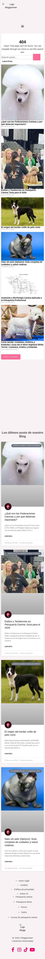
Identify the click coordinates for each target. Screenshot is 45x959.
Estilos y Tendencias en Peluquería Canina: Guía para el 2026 (18, 191)
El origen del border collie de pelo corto (20, 227)
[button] (22, 26)
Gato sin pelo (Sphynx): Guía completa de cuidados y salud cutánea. (21, 842)
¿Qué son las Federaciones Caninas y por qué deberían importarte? (21, 123)
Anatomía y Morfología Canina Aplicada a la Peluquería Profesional (21, 299)
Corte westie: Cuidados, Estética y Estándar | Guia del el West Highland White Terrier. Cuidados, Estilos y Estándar (22, 344)
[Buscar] (36, 57)
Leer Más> (9, 536)
